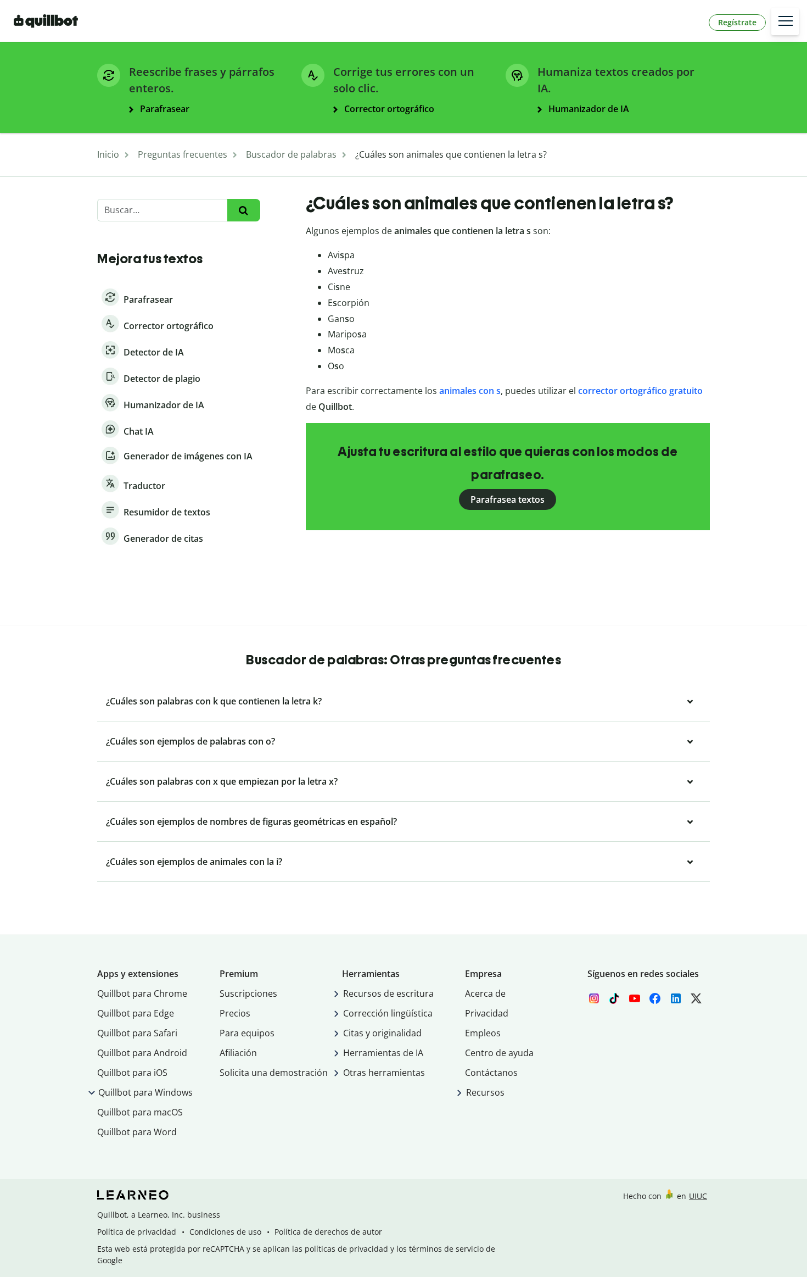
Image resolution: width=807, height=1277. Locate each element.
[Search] (243, 210)
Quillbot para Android (142, 1053)
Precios (235, 1013)
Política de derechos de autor (328, 1231)
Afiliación (238, 1053)
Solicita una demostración (274, 1073)
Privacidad (486, 1013)
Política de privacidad (136, 1231)
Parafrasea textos (507, 499)
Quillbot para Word (137, 1132)
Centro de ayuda (499, 1053)
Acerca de (485, 993)
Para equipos (247, 1033)
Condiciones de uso (225, 1231)
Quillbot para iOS (132, 1073)
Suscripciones (248, 993)
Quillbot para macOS (140, 1112)
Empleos (483, 1033)
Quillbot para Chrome (142, 993)
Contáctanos (491, 1073)
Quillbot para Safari (137, 1033)
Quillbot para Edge (135, 1013)
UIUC (698, 1196)
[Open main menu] (785, 21)
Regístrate (737, 22)
